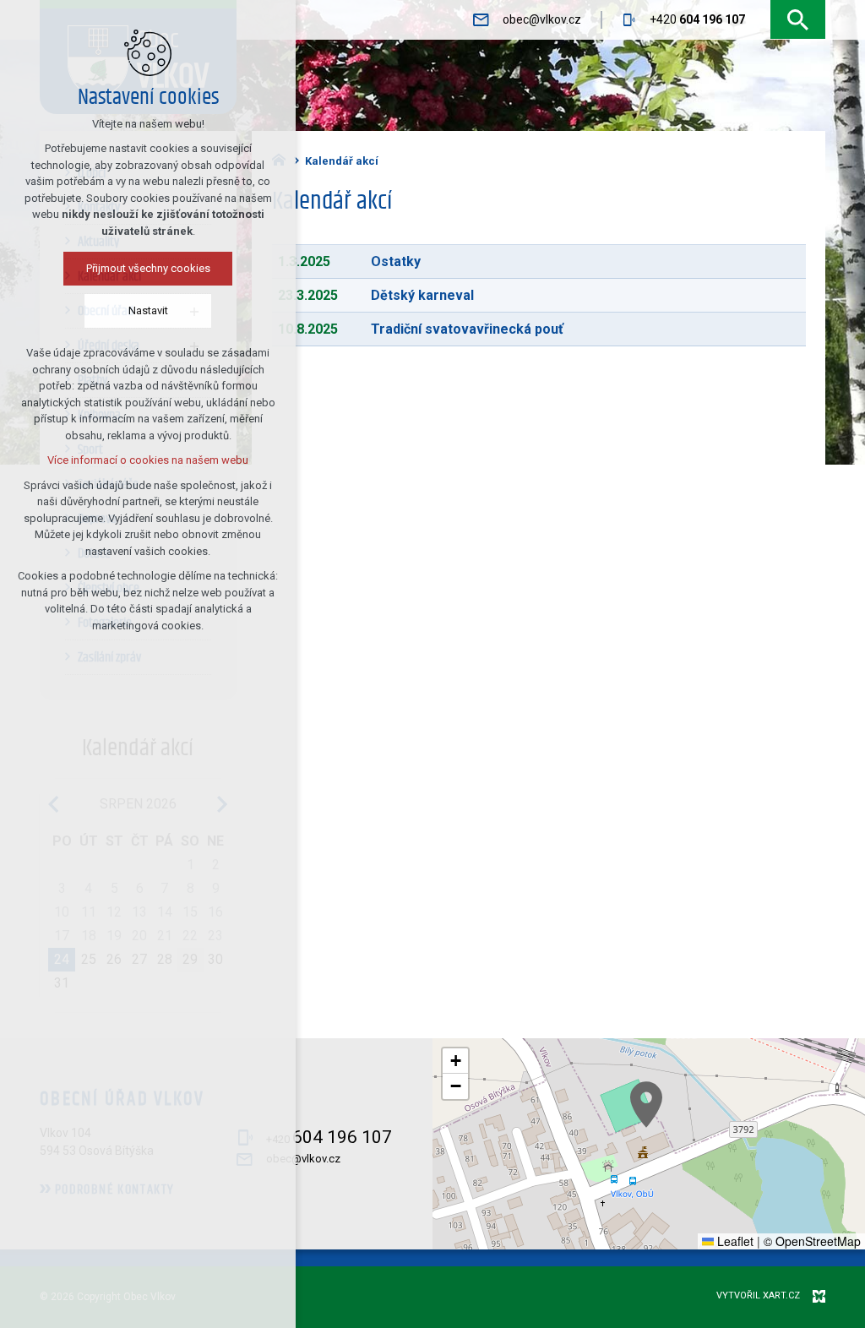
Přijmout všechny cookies (148, 268)
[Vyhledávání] (798, 19)
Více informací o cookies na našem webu (147, 460)
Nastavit (148, 310)
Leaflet (733, 1241)
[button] (646, 1104)
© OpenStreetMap (812, 1241)
